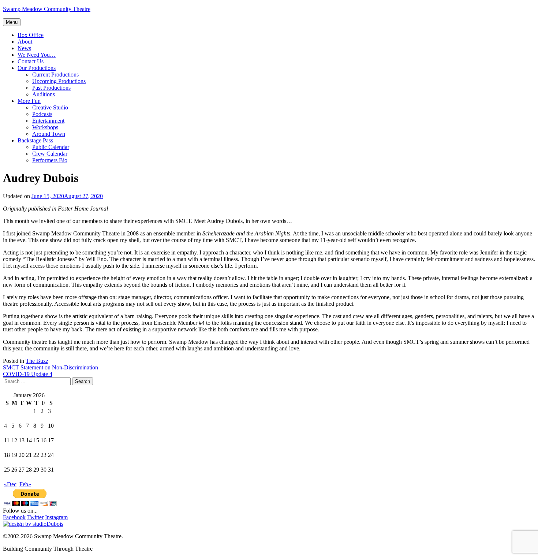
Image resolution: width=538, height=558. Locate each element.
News (24, 48)
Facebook (14, 517)
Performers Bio (49, 160)
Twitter (35, 517)
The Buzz (37, 361)
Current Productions (55, 74)
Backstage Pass (35, 140)
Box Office (31, 35)
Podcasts (42, 114)
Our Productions (37, 68)
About (25, 41)
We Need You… (37, 55)
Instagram (56, 517)
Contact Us (31, 61)
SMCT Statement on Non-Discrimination (50, 367)
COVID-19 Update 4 (27, 374)
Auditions (43, 94)
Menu (12, 22)
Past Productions (51, 88)
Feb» (25, 484)
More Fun (29, 101)
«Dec (10, 484)
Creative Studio (50, 107)
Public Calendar (50, 147)
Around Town (48, 134)
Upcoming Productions (59, 81)
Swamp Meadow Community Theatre (46, 9)
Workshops (45, 127)
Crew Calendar (49, 153)
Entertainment (48, 121)
